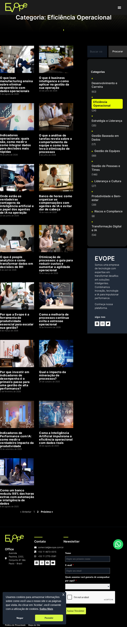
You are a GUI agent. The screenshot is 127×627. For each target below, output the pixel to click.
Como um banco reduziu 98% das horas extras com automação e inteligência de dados (17, 497)
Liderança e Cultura (107, 181)
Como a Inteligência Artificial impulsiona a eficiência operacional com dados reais (56, 438)
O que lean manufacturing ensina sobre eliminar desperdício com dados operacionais (16, 84)
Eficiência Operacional (101, 103)
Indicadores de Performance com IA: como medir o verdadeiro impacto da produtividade (17, 439)
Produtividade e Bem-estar (106, 198)
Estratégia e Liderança (107, 120)
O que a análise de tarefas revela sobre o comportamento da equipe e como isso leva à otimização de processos (55, 144)
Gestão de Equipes (107, 151)
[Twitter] (108, 323)
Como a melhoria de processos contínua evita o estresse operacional (54, 319)
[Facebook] (47, 563)
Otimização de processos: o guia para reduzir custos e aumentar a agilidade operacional (56, 263)
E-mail (69, 565)
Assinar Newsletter (75, 611)
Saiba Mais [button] (46, 609)
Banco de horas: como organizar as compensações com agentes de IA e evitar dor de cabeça (55, 202)
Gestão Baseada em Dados (105, 137)
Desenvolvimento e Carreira (104, 85)
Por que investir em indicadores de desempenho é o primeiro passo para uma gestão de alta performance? (15, 380)
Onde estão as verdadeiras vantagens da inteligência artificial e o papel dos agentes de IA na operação (17, 204)
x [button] (63, 594)
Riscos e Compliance (108, 211)
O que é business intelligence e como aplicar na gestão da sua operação (54, 82)
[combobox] (97, 51)
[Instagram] (102, 323)
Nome (68, 553)
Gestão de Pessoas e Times (106, 167)
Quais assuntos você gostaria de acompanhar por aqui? (87, 579)
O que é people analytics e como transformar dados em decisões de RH (16, 262)
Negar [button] (20, 618)
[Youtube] (53, 563)
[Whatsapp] (118, 544)
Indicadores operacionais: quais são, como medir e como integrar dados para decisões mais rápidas (15, 143)
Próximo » (47, 511)
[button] (119, 7)
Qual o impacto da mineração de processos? (52, 375)
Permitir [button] (49, 618)
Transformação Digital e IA (106, 228)
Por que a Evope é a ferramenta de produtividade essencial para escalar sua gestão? (17, 321)
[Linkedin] (97, 323)
